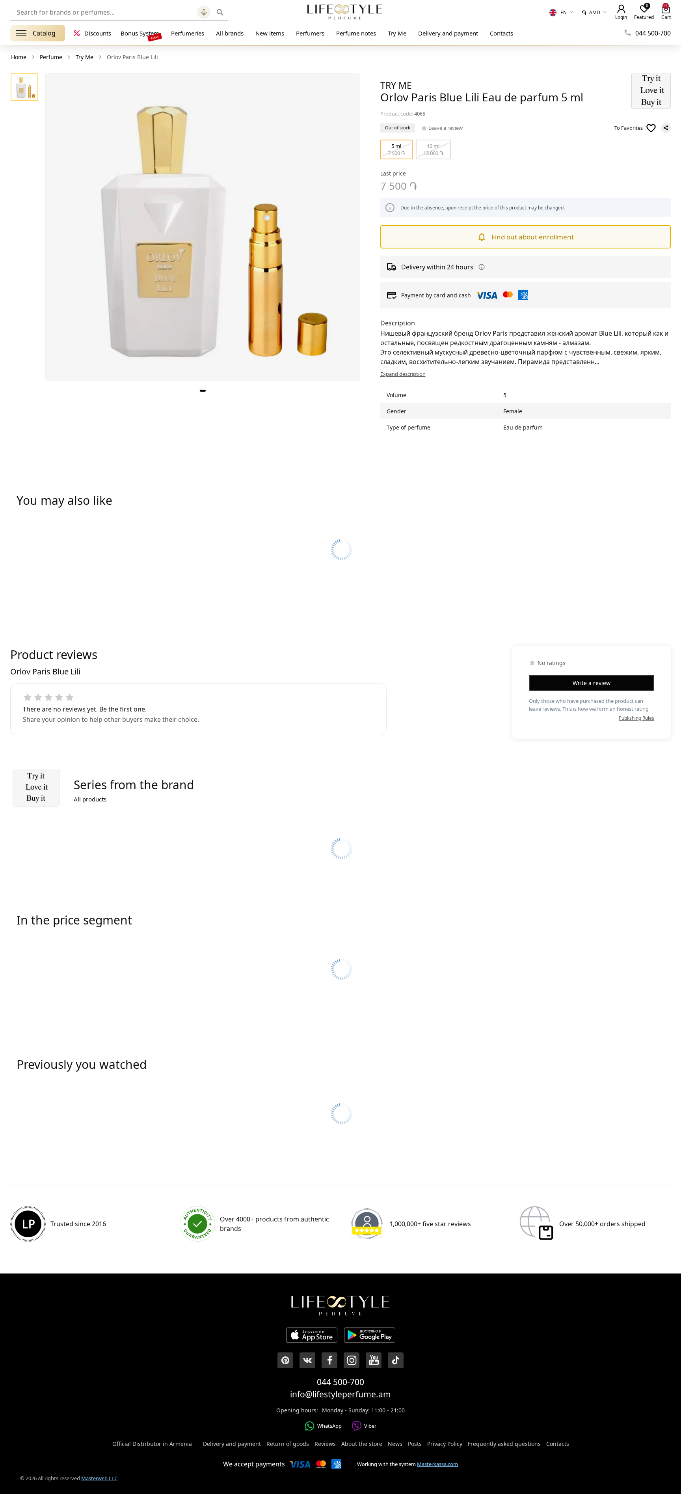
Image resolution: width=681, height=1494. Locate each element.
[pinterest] (285, 1360)
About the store (361, 1443)
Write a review (591, 683)
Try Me (397, 33)
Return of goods (287, 1443)
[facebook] (329, 1360)
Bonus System (140, 33)
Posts (415, 1443)
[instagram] (351, 1360)
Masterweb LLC (99, 1478)
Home (18, 57)
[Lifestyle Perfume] (344, 12)
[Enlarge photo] (203, 226)
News (395, 1443)
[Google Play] (369, 1336)
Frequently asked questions (504, 1443)
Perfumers (310, 33)
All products (90, 799)
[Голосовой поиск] (203, 12)
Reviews (325, 1443)
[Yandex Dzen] (396, 1360)
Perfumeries (187, 33)
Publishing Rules (636, 718)
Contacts (501, 33)
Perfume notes (356, 33)
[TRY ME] (651, 91)
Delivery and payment (448, 33)
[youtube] (373, 1360)
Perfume (51, 57)
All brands (230, 33)
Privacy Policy (444, 1443)
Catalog (44, 33)
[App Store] (311, 1336)
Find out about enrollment (532, 236)
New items (269, 33)
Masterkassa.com (437, 1464)
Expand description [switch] (403, 373)
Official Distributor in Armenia (152, 1443)
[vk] (307, 1360)
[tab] (202, 390)
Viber (370, 1425)
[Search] (220, 12)
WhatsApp (329, 1425)
